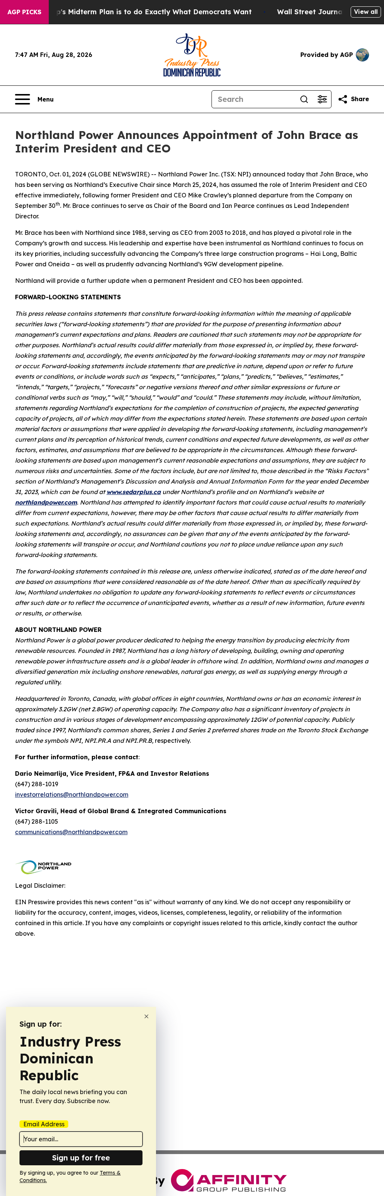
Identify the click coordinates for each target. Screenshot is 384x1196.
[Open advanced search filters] (322, 99)
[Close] (146, 1016)
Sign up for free (81, 1157)
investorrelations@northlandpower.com (71, 794)
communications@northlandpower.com (71, 832)
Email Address (43, 1124)
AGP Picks (24, 12)
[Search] (304, 99)
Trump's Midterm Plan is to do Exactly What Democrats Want (145, 11)
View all (366, 11)
